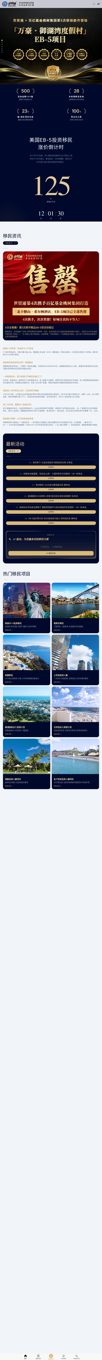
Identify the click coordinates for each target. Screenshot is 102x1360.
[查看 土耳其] (51, 46)
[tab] (1, 40)
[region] (51, 46)
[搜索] (94, 4)
